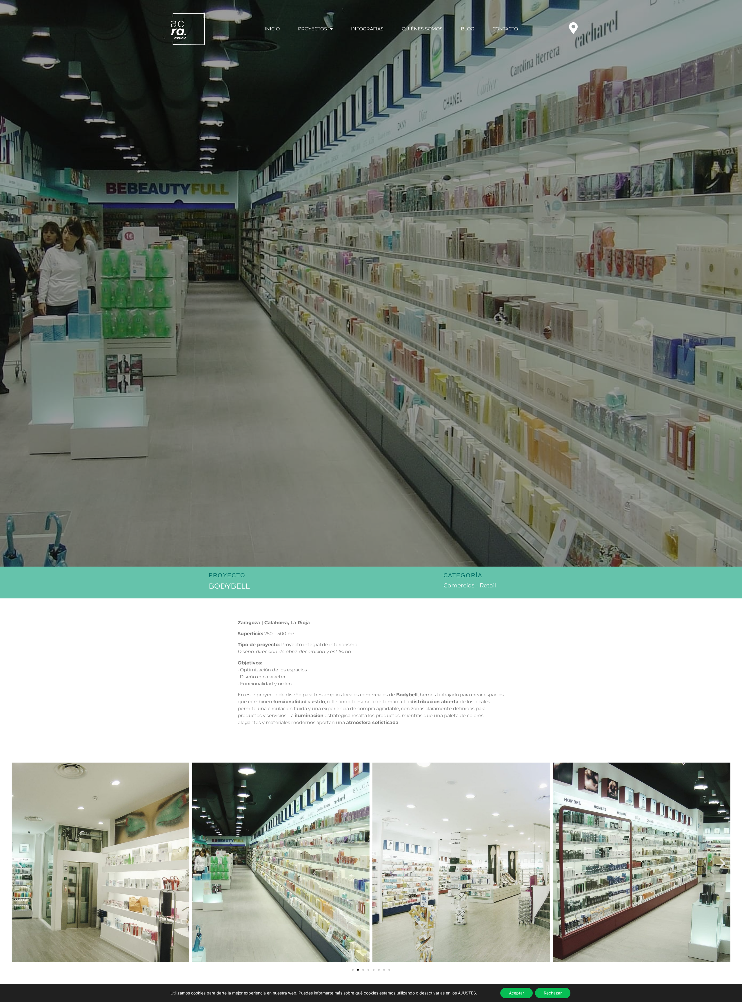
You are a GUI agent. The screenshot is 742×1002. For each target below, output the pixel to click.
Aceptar (516, 992)
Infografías (367, 29)
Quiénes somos (422, 29)
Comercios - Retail (469, 585)
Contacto (505, 29)
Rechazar (553, 992)
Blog (467, 29)
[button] (19, 863)
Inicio (272, 29)
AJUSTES (467, 992)
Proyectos (312, 29)
